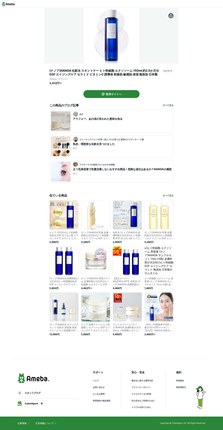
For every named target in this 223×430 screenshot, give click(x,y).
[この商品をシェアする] (171, 15)
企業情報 (22, 423)
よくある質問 (99, 394)
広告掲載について (44, 423)
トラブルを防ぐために (141, 407)
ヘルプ (96, 380)
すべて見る (168, 105)
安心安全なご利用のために (143, 400)
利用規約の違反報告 (102, 400)
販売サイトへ (114, 94)
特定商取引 (181, 387)
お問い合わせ (99, 387)
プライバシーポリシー (141, 387)
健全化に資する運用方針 (142, 380)
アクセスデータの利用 (141, 394)
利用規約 (180, 380)
